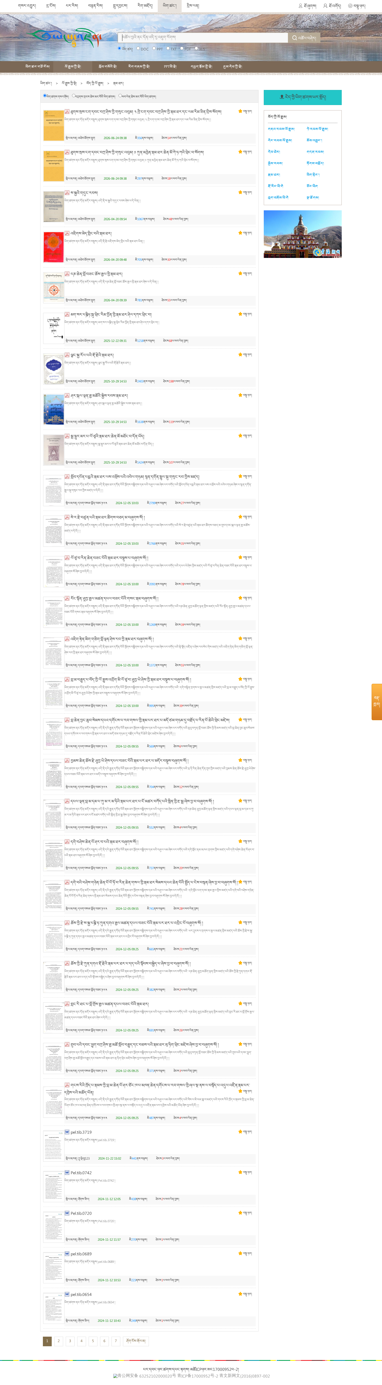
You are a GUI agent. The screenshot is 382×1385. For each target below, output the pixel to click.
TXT (173, 50)
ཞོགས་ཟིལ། (83, 1199)
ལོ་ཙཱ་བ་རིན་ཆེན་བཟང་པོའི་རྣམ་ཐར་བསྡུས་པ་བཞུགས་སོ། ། (109, 558)
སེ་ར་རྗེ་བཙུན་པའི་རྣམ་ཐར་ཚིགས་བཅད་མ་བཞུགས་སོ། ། (108, 518)
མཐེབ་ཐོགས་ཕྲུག (86, 138)
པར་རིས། (72, 6)
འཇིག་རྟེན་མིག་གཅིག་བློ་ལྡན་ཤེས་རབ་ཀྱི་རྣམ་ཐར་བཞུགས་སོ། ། (112, 639)
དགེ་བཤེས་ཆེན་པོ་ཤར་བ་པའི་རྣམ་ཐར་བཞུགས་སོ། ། (104, 842)
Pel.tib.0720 (81, 1214)
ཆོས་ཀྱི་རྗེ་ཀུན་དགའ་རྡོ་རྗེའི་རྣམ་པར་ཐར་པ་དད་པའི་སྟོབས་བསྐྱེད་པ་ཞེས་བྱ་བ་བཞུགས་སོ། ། (130, 964)
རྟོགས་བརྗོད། (315, 163)
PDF (188, 50)
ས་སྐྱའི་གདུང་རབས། (84, 193)
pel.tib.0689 (81, 1254)
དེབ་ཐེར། (274, 152)
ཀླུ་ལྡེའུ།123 (84, 1158)
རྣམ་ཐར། (118, 84)
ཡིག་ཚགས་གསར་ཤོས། (58, 97)
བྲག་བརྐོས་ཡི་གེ (278, 198)
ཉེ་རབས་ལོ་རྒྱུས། (317, 129)
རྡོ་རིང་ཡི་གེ (275, 186)
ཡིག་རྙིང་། (313, 175)
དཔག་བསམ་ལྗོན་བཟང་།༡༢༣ (92, 503)
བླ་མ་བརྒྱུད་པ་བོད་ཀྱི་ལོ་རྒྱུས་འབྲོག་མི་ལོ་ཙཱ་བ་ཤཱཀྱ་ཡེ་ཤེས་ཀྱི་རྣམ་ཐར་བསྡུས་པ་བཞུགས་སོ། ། (131, 680)
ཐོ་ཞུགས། (310, 6)
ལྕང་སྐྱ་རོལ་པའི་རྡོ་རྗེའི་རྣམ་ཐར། (92, 355)
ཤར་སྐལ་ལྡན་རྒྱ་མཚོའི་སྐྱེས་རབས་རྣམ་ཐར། (99, 396)
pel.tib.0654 (81, 1295)
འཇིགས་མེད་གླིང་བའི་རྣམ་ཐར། (91, 234)
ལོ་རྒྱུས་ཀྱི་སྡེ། (73, 67)
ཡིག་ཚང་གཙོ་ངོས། (37, 67)
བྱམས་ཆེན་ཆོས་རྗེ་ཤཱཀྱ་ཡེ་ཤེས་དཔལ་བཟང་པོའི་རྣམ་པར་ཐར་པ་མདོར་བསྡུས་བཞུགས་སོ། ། (129, 761)
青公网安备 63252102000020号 (146, 1376)
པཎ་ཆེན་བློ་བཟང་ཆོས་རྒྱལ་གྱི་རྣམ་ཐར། (96, 274)
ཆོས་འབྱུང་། (314, 141)
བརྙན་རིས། (95, 6)
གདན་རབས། (315, 152)
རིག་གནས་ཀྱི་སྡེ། (139, 67)
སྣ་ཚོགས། (313, 198)
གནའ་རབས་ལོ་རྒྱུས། (281, 129)
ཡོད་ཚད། (127, 50)
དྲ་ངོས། (51, 6)
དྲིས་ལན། (193, 6)
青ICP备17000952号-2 (197, 1376)
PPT (160, 50)
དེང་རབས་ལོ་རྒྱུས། (280, 141)
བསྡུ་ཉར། (359, 6)
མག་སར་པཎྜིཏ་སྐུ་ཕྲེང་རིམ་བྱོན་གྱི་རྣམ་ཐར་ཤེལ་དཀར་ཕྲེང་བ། (111, 315)
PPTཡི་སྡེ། (170, 67)
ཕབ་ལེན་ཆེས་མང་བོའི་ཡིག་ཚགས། (139, 97)
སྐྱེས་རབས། (275, 163)
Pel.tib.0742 (81, 1173)
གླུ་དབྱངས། (120, 6)
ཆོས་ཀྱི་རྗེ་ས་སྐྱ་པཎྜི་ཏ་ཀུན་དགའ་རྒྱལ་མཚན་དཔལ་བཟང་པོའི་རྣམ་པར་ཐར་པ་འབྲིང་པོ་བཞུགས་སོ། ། (137, 923)
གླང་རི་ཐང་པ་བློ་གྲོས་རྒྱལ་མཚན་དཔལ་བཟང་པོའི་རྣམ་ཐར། (110, 1004)
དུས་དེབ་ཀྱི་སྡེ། (232, 67)
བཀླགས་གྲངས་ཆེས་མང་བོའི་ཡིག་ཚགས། (95, 97)
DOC (145, 50)
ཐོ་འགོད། (335, 6)
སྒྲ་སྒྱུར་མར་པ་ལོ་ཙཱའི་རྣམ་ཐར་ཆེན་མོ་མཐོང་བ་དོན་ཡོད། (107, 436)
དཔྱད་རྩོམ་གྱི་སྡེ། (201, 67)
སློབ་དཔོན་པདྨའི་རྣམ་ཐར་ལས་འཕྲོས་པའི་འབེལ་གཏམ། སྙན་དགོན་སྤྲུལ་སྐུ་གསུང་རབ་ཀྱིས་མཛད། (135, 477)
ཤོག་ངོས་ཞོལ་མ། (136, 1341)
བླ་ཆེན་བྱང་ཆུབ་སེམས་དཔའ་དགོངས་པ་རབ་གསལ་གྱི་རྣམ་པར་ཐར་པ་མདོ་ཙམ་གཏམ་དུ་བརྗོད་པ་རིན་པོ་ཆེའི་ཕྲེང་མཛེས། (150, 720)
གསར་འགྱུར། (27, 6)
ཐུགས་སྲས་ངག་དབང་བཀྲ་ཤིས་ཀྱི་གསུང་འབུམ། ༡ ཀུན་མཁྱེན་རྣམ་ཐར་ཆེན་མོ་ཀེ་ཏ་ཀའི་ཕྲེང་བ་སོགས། (137, 152)
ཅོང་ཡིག (312, 186)
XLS (202, 50)
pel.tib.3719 (81, 1132)
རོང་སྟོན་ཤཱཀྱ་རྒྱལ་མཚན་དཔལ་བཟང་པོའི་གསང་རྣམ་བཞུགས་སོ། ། (114, 599)
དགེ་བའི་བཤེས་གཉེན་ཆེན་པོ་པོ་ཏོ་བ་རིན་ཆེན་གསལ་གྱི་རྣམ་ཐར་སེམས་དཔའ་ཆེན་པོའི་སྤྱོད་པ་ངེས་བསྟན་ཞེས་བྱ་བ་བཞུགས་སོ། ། (154, 883)
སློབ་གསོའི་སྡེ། (108, 67)
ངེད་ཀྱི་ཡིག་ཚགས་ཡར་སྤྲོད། (305, 97)
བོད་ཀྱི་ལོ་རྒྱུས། (95, 84)
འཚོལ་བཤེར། (307, 38)
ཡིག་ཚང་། (169, 6)
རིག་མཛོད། (145, 6)
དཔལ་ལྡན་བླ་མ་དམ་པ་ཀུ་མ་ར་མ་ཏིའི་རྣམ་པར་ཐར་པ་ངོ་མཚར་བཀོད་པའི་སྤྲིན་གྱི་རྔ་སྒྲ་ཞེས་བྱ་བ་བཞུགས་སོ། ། (142, 801)
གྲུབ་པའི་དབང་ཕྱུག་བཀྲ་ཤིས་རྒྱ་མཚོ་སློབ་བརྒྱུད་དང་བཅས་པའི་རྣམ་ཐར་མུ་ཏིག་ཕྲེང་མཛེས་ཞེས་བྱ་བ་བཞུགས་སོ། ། (145, 1045)
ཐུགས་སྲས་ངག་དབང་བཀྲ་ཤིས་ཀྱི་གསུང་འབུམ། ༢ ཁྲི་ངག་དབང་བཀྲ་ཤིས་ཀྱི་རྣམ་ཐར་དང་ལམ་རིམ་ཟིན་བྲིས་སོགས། (146, 112)
